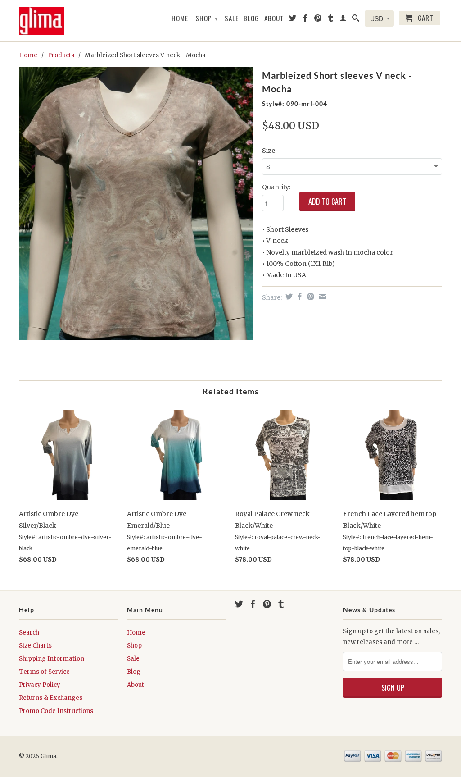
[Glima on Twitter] (293, 19)
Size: (269, 150)
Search (29, 632)
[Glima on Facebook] (305, 19)
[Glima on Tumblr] (330, 19)
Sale (232, 18)
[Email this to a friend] (321, 296)
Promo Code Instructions (56, 711)
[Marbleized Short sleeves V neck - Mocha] (136, 203)
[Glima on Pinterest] (318, 19)
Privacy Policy (39, 685)
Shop (206, 18)
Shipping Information (51, 659)
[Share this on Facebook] (298, 296)
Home (180, 18)
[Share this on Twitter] (288, 296)
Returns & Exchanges (50, 698)
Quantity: (276, 187)
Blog (251, 18)
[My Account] (343, 19)
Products (61, 55)
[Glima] (41, 21)
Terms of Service (44, 672)
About (274, 18)
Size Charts (35, 645)
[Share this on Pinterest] (309, 296)
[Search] (356, 19)
